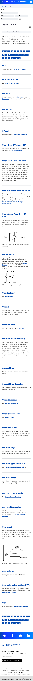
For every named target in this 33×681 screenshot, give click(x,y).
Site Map (13, 669)
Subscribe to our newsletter (10, 660)
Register (23, 669)
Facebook (12, 635)
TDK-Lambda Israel (22, 1)
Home (7, 669)
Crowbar (13, 592)
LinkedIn (28, 635)
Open (31, 2)
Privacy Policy (6, 670)
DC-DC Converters (23, 653)
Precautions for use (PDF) (23, 674)
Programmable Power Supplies (9, 653)
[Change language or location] (3, 6)
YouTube (20, 635)
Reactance (5, 99)
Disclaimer (21, 672)
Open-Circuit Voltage (19, 69)
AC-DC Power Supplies (13, 651)
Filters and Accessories (7, 656)
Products (4, 651)
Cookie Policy (13, 670)
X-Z (16, 58)
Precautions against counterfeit (8, 674)
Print (4, 635)
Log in (18, 669)
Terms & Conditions (12, 672)
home (6, 6)
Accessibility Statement (23, 670)
